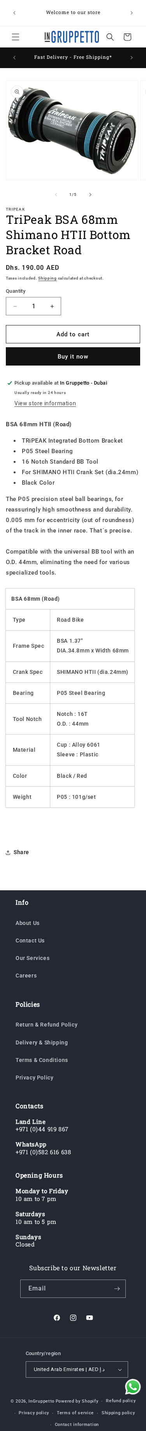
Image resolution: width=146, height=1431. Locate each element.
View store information (45, 403)
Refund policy (120, 1400)
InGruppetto (41, 1401)
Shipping (47, 278)
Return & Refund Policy (46, 1024)
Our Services (32, 958)
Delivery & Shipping (42, 1042)
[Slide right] (90, 194)
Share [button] (21, 852)
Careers (26, 975)
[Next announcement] (131, 12)
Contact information (77, 1424)
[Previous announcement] (14, 12)
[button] (15, 37)
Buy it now (73, 356)
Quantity (15, 291)
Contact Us (30, 940)
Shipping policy (118, 1412)
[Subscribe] (116, 1289)
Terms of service (75, 1412)
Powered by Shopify (77, 1401)
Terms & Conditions (42, 1060)
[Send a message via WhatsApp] (133, 1387)
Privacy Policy (34, 1077)
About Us (28, 923)
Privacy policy (34, 1412)
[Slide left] (56, 194)
